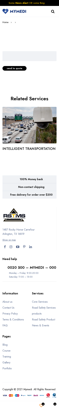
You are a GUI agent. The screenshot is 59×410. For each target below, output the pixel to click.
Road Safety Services (44, 308)
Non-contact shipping (31, 187)
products (37, 313)
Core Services (40, 302)
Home (5, 22)
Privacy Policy (10, 313)
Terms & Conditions (13, 319)
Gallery (6, 362)
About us (7, 302)
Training (6, 356)
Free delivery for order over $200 (31, 195)
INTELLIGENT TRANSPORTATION (29, 149)
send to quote (14, 68)
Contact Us (8, 308)
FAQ (5, 325)
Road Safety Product (43, 319)
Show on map (9, 240)
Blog (5, 345)
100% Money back (31, 179)
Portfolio (7, 368)
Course (6, 351)
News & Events (40, 325)
